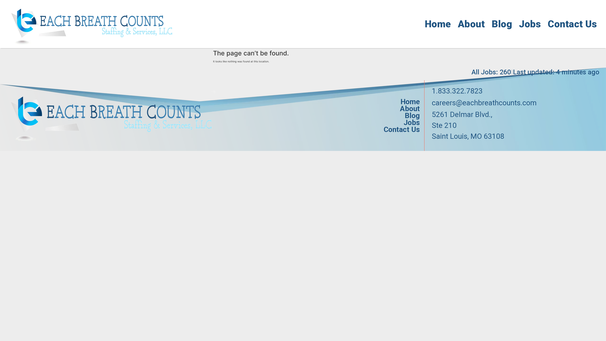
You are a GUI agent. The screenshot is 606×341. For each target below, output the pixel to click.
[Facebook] (433, 147)
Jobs (530, 24)
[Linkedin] (447, 147)
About (471, 24)
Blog (502, 24)
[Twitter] (440, 147)
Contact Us (572, 24)
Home (438, 24)
